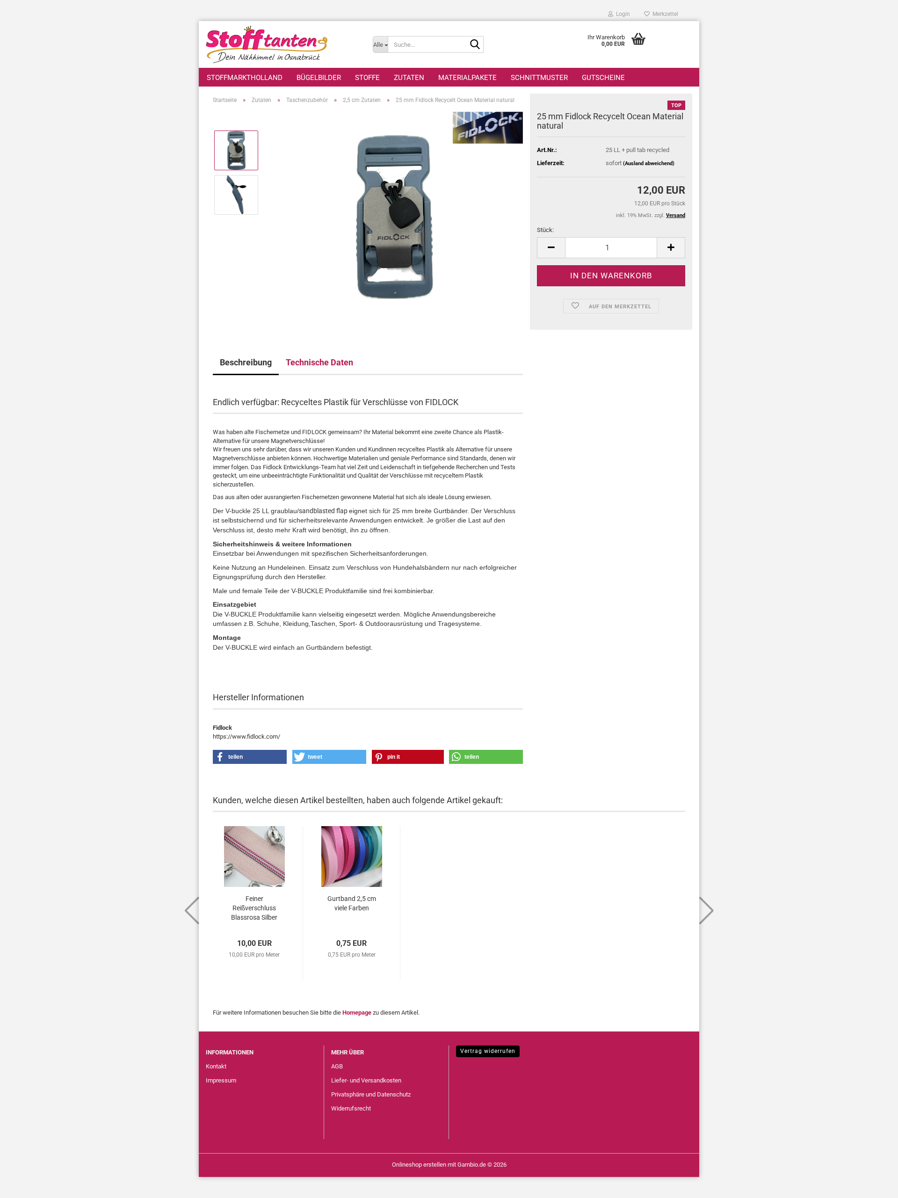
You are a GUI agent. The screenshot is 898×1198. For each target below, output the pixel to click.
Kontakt (216, 1066)
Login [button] (621, 14)
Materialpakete (467, 77)
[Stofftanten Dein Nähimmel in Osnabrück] (282, 44)
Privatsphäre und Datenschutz (371, 1094)
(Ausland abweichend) (648, 163)
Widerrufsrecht (351, 1108)
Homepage (356, 1012)
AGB (337, 1066)
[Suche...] (475, 44)
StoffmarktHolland (244, 77)
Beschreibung (246, 362)
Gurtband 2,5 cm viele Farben (351, 903)
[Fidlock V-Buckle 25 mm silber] (395, 216)
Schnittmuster (539, 77)
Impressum (221, 1080)
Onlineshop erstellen (419, 1164)
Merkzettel (664, 14)
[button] (551, 247)
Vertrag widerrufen (487, 1051)
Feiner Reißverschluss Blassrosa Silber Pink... (254, 908)
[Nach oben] (872, 1184)
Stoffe (367, 77)
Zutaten (409, 77)
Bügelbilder (319, 77)
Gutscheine (603, 77)
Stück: (545, 229)
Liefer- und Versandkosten (366, 1080)
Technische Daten (319, 362)
